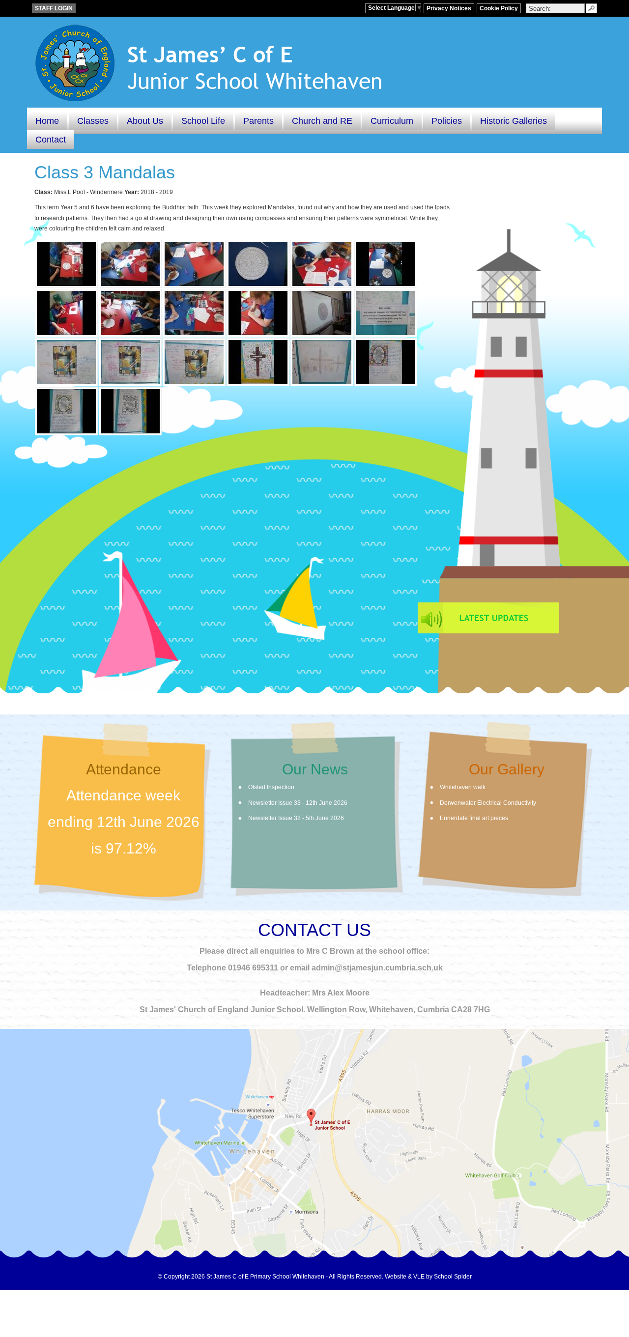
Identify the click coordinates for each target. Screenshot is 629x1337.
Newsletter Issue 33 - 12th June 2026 (297, 802)
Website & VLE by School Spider (428, 1276)
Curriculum (392, 121)
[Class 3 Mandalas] (66, 264)
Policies (446, 121)
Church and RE (322, 121)
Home (47, 121)
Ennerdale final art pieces (474, 818)
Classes (93, 121)
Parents (258, 121)
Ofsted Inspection (271, 787)
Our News (315, 769)
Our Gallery (506, 769)
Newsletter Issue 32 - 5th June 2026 (296, 818)
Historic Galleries (513, 121)
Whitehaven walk (463, 787)
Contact (50, 139)
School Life (203, 121)
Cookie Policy (499, 8)
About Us (145, 121)
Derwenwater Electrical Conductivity (488, 802)
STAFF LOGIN (54, 8)
